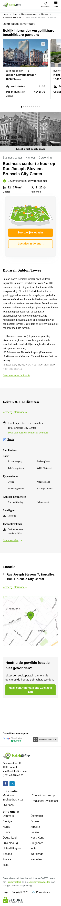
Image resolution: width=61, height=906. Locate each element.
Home (5, 14)
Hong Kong (37, 837)
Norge (6, 826)
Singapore (36, 843)
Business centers (29, 14)
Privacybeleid (14, 882)
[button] (44, 44)
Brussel (44, 14)
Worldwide (36, 853)
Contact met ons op (43, 795)
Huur (15, 14)
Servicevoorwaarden (39, 882)
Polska (34, 832)
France (7, 859)
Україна (35, 826)
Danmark (8, 815)
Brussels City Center (12, 17)
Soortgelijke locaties (30, 232)
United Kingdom (12, 848)
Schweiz (35, 821)
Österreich (36, 815)
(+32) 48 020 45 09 (13, 775)
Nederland (36, 859)
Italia (5, 864)
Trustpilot (8, 718)
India (33, 848)
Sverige (7, 821)
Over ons (8, 805)
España (7, 853)
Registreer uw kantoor (45, 800)
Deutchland (10, 837)
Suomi (7, 832)
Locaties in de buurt (30, 243)
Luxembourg (10, 843)
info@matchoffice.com (15, 771)
